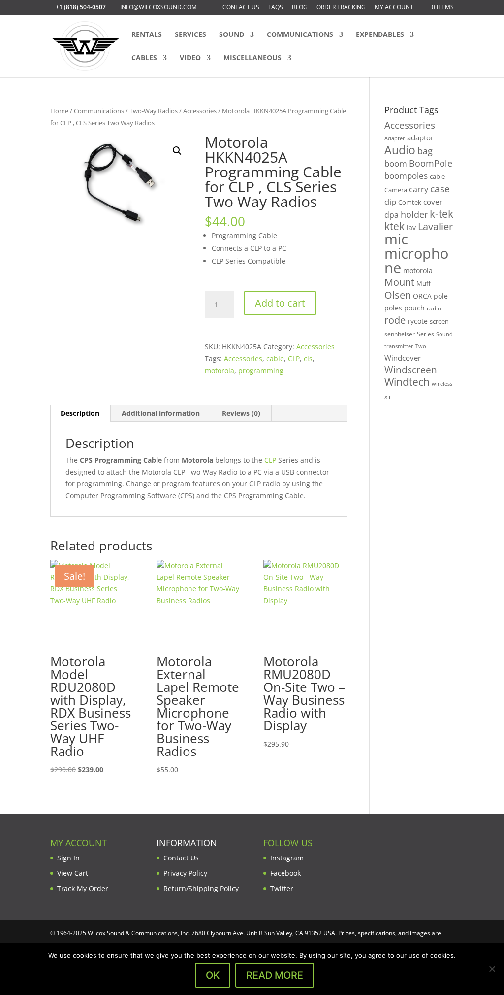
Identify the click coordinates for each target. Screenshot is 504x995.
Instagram (287, 857)
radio (434, 308)
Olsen (397, 295)
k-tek (441, 214)
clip (390, 201)
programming (261, 370)
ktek (394, 226)
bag (425, 151)
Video (190, 58)
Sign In (68, 857)
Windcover (402, 358)
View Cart (72, 873)
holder (414, 214)
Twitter (281, 888)
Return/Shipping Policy (201, 888)
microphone (416, 260)
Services (190, 35)
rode (395, 320)
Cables (144, 58)
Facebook (285, 873)
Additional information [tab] (161, 413)
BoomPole (430, 163)
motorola (219, 370)
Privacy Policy (185, 873)
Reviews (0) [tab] (241, 413)
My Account (394, 7)
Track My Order (82, 888)
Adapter (394, 138)
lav (411, 227)
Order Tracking (341, 7)
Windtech (407, 382)
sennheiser (399, 334)
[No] (492, 969)
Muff (423, 283)
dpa (391, 214)
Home (59, 110)
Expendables (380, 35)
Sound (231, 35)
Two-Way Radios (153, 110)
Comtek (409, 202)
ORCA (422, 296)
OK (213, 975)
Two (420, 346)
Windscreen (410, 369)
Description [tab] (80, 413)
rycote (418, 321)
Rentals (146, 35)
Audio (399, 150)
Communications (300, 35)
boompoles (406, 175)
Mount (399, 282)
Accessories (200, 110)
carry (418, 189)
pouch (414, 307)
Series (425, 334)
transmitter (398, 346)
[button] (177, 151)
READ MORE (274, 975)
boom (395, 163)
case (440, 188)
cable (275, 358)
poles (393, 307)
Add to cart (280, 302)
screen (439, 321)
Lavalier (435, 226)
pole (441, 296)
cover (432, 201)
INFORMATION (187, 843)
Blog (300, 7)
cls (308, 358)
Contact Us (240, 7)
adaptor (420, 137)
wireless (442, 383)
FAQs (275, 7)
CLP (294, 358)
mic (396, 239)
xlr (387, 396)
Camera (395, 189)
